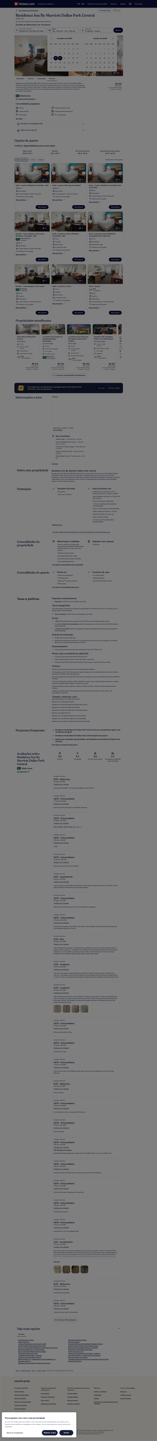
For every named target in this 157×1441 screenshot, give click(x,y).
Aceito (66, 1433)
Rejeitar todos (50, 1433)
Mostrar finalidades (15, 1433)
